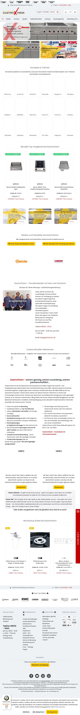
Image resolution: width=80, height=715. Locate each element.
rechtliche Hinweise (29, 626)
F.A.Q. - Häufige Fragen (28, 648)
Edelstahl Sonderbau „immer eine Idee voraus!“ (49, 637)
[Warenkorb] (75, 12)
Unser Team (46, 626)
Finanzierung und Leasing (28, 643)
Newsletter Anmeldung (40, 665)
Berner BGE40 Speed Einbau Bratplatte (64, 188)
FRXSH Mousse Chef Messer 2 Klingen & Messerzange (16, 562)
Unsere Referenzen (29, 621)
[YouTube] (37, 676)
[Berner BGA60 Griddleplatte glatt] (15, 166)
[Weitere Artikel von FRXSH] (15, 558)
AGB (24, 628)
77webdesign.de (54, 691)
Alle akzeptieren (38, 712)
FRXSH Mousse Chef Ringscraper (40, 562)
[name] (5, 599)
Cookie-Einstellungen (30, 619)
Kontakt (45, 630)
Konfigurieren (52, 712)
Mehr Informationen (58, 707)
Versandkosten (45, 681)
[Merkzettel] (70, 12)
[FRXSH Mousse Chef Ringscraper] (39, 540)
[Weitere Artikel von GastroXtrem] (64, 558)
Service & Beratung (29, 640)
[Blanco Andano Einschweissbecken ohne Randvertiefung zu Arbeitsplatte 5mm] (64, 540)
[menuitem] (75, 12)
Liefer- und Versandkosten (28, 634)
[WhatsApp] (49, 676)
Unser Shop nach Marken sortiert (22, 244)
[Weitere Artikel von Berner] (15, 184)
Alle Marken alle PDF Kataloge (49, 618)
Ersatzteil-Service (29, 638)
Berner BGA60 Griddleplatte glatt (16, 188)
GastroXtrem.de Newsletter (47, 622)
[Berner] (58, 261)
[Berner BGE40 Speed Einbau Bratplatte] (64, 166)
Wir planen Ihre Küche (49, 633)
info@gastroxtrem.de (47, 337)
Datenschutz (27, 624)
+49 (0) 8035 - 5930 (64, 5)
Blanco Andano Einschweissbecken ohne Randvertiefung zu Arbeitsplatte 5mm (64, 563)
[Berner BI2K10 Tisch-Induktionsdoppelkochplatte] (40, 166)
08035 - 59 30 (46, 327)
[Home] (2, 19)
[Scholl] (21, 261)
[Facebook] (31, 676)
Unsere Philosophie (48, 628)
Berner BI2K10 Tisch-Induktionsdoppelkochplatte (39, 188)
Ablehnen (26, 712)
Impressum (26, 631)
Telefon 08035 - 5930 (9, 627)
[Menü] (10, 696)
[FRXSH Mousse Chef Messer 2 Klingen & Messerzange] (15, 540)
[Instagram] (43, 676)
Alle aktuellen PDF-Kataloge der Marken (59, 244)
